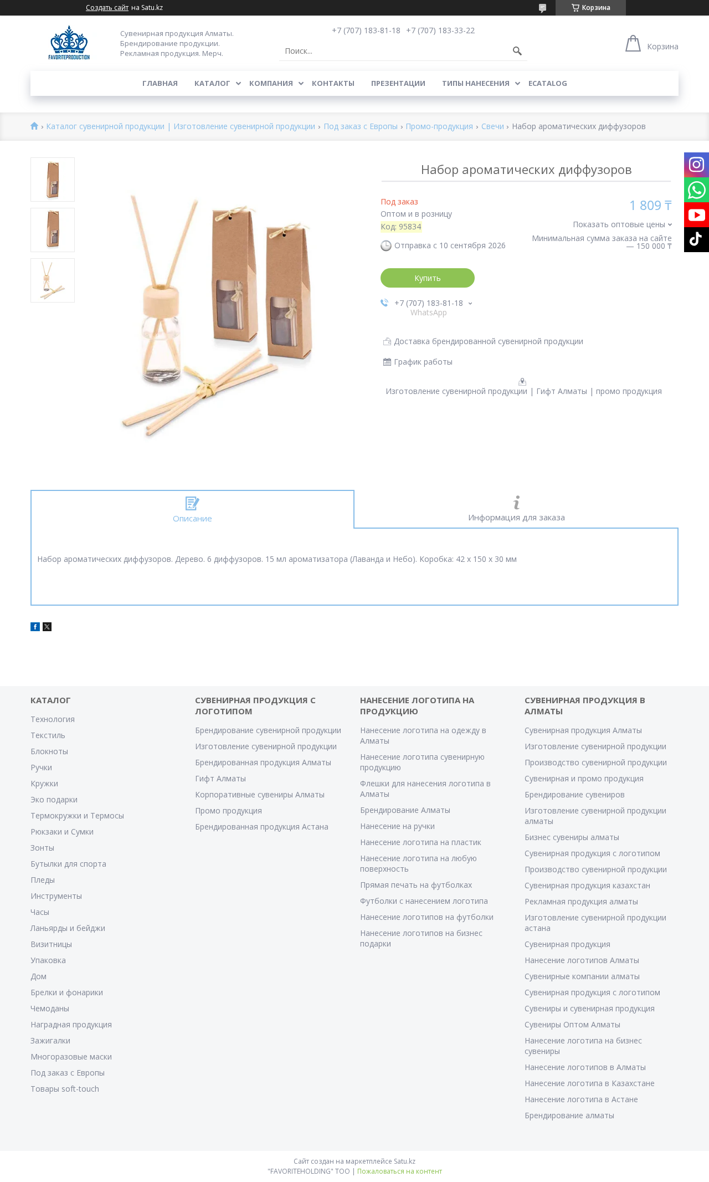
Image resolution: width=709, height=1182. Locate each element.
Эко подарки (54, 799)
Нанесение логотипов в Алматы (585, 1067)
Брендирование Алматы (405, 810)
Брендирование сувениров (575, 794)
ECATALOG (547, 83)
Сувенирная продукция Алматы (583, 730)
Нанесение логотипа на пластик (420, 842)
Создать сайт (107, 8)
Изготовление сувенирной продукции (266, 746)
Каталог (212, 83)
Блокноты (49, 751)
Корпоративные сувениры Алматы (260, 794)
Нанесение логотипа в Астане (581, 1099)
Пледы (42, 879)
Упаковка (48, 960)
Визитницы (51, 944)
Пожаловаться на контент (399, 1171)
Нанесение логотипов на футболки (427, 917)
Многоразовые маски (71, 1056)
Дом (38, 976)
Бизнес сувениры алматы (572, 837)
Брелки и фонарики (66, 992)
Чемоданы (49, 1008)
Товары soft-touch (64, 1088)
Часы (39, 912)
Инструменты (56, 896)
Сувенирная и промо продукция (584, 778)
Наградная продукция (71, 1024)
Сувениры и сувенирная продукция (590, 1008)
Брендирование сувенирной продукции (268, 730)
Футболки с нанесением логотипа (424, 901)
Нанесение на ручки (397, 826)
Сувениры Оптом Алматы (572, 1024)
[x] (47, 628)
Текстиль (47, 735)
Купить (427, 278)
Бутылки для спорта (68, 863)
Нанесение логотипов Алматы (582, 960)
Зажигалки (50, 1040)
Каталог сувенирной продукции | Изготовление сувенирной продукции (180, 126)
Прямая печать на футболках (416, 884)
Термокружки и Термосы (77, 815)
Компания (271, 83)
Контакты (333, 83)
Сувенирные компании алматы (582, 976)
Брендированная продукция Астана (261, 826)
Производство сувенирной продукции (596, 762)
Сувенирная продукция (567, 944)
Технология (52, 719)
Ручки (41, 767)
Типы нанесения (476, 83)
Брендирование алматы (569, 1115)
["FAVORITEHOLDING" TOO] (68, 43)
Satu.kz (404, 1161)
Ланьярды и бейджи (67, 928)
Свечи (492, 126)
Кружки (44, 783)
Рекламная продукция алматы (581, 901)
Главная (160, 83)
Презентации (398, 83)
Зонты (42, 847)
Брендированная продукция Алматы (263, 762)
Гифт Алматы (220, 778)
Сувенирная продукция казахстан (587, 885)
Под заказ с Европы (360, 126)
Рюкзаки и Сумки (62, 831)
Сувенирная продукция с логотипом (592, 853)
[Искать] (517, 51)
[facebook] (35, 628)
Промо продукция (228, 810)
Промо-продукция (439, 126)
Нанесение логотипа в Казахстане (590, 1083)
